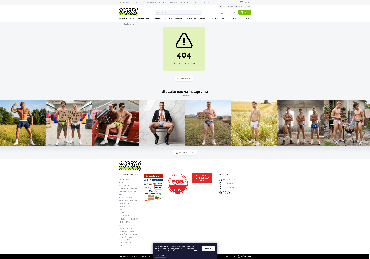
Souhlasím (209, 248)
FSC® (120, 248)
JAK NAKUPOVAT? (124, 216)
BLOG (120, 210)
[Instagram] (228, 192)
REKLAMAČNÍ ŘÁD (124, 207)
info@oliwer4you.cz (229, 180)
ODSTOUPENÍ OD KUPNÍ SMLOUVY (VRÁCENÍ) (202, 178)
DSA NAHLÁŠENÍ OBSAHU (127, 231)
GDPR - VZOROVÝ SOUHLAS (128, 225)
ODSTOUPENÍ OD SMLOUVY (128, 200)
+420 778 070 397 (228, 183)
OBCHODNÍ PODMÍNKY (126, 197)
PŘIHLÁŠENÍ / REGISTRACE (189, 2)
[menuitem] (127, 19)
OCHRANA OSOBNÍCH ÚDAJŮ (128, 219)
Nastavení (160, 255)
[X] (224, 192)
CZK (245, 2)
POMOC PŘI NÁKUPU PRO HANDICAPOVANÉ (127, 238)
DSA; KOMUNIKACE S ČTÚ (127, 228)
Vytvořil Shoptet (231, 256)
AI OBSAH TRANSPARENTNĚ (168, 2)
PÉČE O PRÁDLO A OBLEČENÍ (128, 242)
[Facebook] (220, 192)
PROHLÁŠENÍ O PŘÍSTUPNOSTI (129, 234)
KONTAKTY (135, 2)
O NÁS (121, 194)
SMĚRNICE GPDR (124, 222)
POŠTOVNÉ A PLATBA (149, 2)
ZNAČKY (121, 213)
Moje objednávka (124, 2)
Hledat (199, 12)
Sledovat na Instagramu (186, 152)
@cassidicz (185, 95)
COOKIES (122, 245)
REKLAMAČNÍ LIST (124, 204)
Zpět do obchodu (185, 78)
